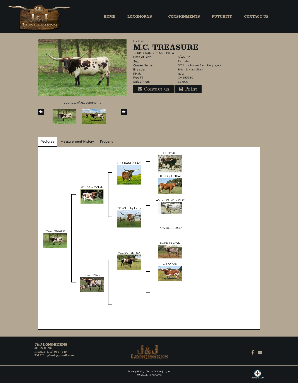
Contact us (156, 89)
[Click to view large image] (82, 67)
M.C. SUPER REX (129, 252)
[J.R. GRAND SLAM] (129, 174)
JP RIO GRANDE (144, 53)
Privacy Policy (136, 371)
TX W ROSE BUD (170, 227)
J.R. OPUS (170, 263)
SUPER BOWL (170, 242)
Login (166, 371)
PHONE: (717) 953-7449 (50, 351)
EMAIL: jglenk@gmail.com (54, 355)
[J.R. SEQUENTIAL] (170, 186)
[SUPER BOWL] (170, 251)
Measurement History (77, 142)
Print (190, 89)
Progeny (106, 142)
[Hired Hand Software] (258, 376)
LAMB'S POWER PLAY (169, 200)
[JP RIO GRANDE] (92, 196)
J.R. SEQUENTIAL (170, 176)
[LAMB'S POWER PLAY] (170, 207)
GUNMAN (169, 153)
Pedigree (47, 142)
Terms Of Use (153, 371)
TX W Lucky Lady (129, 208)
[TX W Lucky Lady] (129, 218)
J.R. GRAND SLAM (129, 163)
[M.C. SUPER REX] (129, 262)
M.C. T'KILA (166, 53)
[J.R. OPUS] (170, 273)
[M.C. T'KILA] (92, 284)
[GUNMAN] (170, 163)
